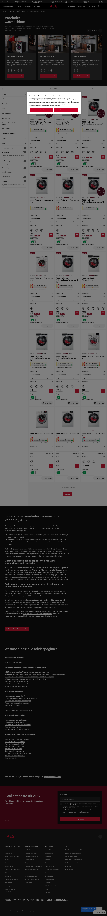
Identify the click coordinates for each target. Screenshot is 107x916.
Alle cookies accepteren (66, 109)
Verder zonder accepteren (74, 93)
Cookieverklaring (49, 105)
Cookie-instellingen (41, 109)
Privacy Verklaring (56, 105)
